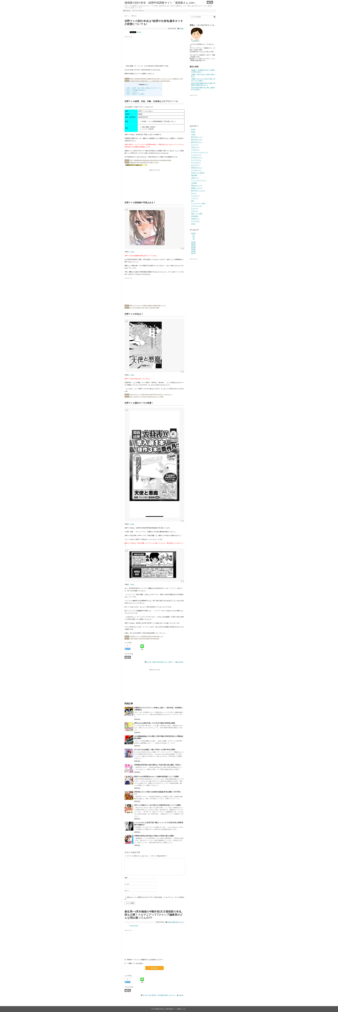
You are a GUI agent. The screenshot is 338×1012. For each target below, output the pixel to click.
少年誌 (181, 28)
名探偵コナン (195, 218)
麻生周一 (154, 995)
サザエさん (194, 211)
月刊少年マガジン (196, 157)
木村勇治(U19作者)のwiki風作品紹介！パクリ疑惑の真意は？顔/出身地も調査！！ (150, 81)
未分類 (193, 129)
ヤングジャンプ (196, 155)
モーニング (194, 144)
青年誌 (193, 132)
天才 (146, 995)
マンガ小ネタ (195, 221)
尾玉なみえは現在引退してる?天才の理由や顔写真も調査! (154, 723)
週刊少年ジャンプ (177, 922)
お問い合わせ (126, 10)
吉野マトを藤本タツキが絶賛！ (135, 94)
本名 (149, 662)
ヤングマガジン (196, 162)
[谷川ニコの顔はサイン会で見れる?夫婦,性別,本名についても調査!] (129, 808)
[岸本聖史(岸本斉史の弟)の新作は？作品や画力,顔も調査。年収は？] (129, 768)
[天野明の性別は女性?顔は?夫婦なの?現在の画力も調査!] (129, 839)
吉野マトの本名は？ (132, 92)
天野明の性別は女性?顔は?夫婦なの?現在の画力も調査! (154, 836)
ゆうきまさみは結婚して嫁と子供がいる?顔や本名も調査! (144, 307)
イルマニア (171, 995)
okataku (181, 995)
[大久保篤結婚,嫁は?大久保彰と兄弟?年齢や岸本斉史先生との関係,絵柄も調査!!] (129, 739)
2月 (194, 237)
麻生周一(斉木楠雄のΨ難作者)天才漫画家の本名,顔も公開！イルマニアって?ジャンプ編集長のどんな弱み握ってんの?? (157, 78)
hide (146, 84)
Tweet (131, 925)
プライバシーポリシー (138, 10)
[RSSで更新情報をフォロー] (211, 2)
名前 (126, 877)
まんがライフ (195, 165)
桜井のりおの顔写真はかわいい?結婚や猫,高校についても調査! (156, 776)
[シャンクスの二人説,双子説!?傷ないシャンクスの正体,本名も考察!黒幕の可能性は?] (129, 826)
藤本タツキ (164, 662)
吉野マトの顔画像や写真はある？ (136, 90)
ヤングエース (195, 196)
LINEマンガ (194, 178)
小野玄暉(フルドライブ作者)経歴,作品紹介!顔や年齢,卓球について (147, 636)
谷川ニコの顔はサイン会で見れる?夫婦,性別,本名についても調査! (146, 396)
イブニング (194, 198)
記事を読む (137, 719)
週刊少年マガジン (196, 142)
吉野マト (171, 662)
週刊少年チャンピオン (198, 190)
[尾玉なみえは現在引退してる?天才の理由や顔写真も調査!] (129, 726)
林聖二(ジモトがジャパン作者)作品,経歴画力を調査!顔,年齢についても (148, 305)
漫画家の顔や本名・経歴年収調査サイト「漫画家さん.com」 (161, 2)
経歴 (158, 662)
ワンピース (194, 208)
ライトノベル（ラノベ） (199, 180)
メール (127, 884)
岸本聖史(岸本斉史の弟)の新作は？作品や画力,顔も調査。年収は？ (158, 765)
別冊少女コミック (196, 185)
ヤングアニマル (196, 160)
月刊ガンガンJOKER (197, 173)
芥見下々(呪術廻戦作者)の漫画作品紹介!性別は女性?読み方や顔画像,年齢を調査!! (150, 160)
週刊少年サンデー (196, 139)
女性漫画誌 (194, 216)
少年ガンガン (195, 147)
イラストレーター (196, 206)
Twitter (132, 252)
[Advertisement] (139, 50)
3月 (194, 235)
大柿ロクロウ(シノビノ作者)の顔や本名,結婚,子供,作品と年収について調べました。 (151, 394)
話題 (192, 201)
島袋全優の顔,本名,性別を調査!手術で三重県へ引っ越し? (144, 162)
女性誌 (193, 224)
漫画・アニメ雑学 (196, 213)
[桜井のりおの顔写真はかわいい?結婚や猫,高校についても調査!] (129, 780)
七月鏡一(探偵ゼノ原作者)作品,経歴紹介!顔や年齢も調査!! (144, 638)
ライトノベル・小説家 (198, 203)
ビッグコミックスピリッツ (199, 152)
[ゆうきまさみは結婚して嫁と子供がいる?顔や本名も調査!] (129, 753)
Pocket (139, 32)
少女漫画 (194, 183)
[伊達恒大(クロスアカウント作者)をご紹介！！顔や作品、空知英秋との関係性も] (129, 711)
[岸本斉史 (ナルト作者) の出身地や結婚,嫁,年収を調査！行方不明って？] (129, 795)
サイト (127, 890)
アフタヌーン (195, 150)
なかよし (194, 193)
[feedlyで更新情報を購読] (208, 2)
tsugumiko (180, 662)
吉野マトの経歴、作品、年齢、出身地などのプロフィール (143, 88)
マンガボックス (196, 170)
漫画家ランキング (196, 188)
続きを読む (154, 968)
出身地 (154, 662)
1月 (194, 239)
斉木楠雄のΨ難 (163, 995)
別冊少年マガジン (196, 167)
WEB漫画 (194, 175)
